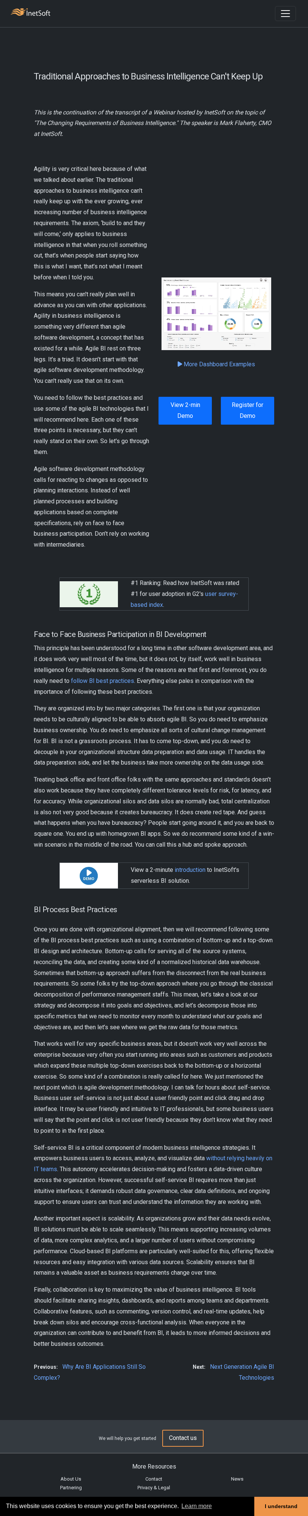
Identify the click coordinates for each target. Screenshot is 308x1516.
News (237, 1479)
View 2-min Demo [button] (185, 410)
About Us (70, 1479)
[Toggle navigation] (285, 13)
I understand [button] (281, 1506)
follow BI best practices (102, 680)
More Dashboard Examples (218, 364)
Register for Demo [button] (247, 410)
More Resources (154, 1466)
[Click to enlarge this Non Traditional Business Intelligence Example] (216, 313)
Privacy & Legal (153, 1487)
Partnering (71, 1487)
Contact (153, 1479)
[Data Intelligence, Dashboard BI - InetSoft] (30, 13)
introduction (190, 869)
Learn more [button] (196, 1506)
